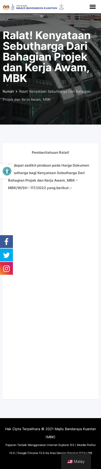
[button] (7, 171)
